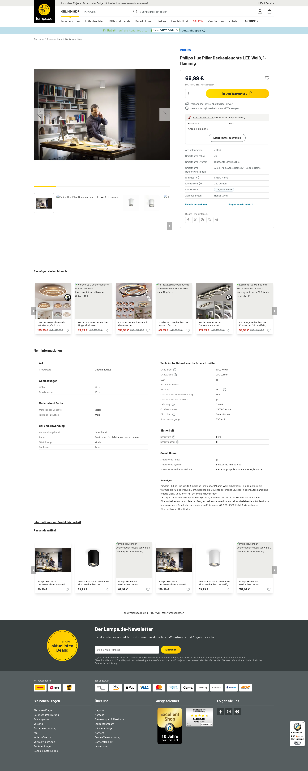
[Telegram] (216, 220)
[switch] (297, 743)
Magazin (90, 11)
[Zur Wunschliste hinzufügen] (267, 78)
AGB (36, 732)
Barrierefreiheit (104, 741)
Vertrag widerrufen (44, 741)
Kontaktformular (157, 660)
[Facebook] (188, 220)
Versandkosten (207, 84)
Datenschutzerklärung (106, 663)
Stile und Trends (119, 21)
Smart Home (143, 21)
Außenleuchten (94, 21)
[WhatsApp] (209, 220)
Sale (198, 21)
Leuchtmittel (179, 21)
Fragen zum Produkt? (240, 204)
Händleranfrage (103, 728)
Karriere (99, 732)
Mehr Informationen (196, 204)
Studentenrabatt (104, 723)
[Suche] (135, 11)
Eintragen (170, 649)
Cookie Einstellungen (46, 750)
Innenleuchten (70, 21)
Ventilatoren (216, 21)
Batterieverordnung (45, 728)
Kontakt (99, 714)
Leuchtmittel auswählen (227, 137)
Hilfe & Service (266, 3)
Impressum (101, 746)
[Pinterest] (202, 220)
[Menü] (303, 723)
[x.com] (195, 220)
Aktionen (251, 21)
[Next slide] (169, 226)
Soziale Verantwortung (107, 737)
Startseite (39, 39)
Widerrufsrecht (42, 737)
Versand (38, 723)
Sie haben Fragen (43, 710)
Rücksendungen (43, 746)
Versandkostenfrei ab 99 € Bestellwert (212, 103)
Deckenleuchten (73, 39)
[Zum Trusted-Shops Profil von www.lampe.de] (184, 726)
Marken (161, 21)
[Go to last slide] (33, 311)
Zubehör (234, 21)
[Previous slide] (33, 226)
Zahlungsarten (42, 719)
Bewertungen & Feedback (109, 719)
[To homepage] (44, 11)
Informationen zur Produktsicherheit (57, 522)
